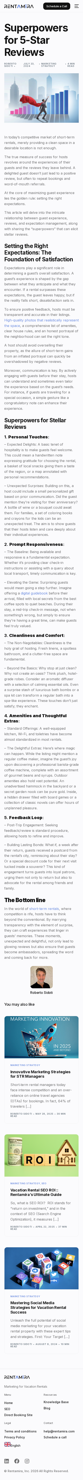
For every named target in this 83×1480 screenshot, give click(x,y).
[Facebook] (16, 1461)
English (15, 1445)
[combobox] (12, 1445)
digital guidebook (34, 593)
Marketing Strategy (49, 65)
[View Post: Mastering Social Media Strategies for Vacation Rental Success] (41, 1268)
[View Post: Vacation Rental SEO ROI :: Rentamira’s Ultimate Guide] (41, 1155)
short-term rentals (44, 909)
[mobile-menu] (76, 6)
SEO (44, 1183)
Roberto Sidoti (10, 65)
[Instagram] (27, 1461)
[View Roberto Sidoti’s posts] (41, 977)
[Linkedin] (6, 1461)
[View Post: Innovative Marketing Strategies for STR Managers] (41, 1037)
